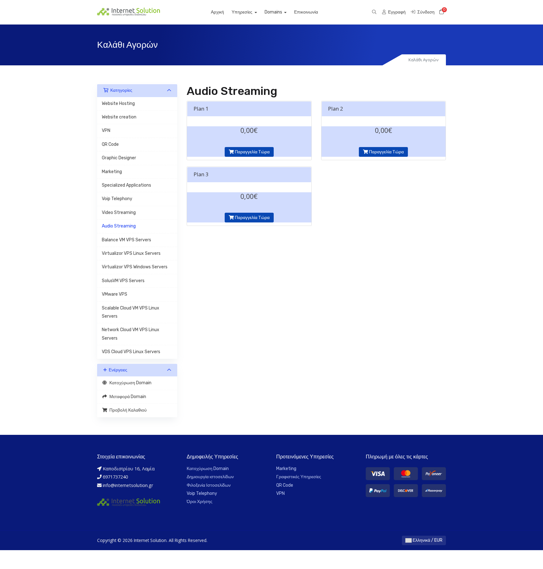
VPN (106, 130)
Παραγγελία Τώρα (252, 152)
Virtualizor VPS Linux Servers (131, 253)
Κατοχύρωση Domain (129, 383)
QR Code (110, 144)
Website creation (119, 117)
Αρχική (217, 12)
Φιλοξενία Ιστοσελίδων (209, 485)
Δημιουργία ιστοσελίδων (210, 476)
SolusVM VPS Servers (123, 280)
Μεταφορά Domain (126, 396)
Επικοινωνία (306, 12)
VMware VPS (114, 294)
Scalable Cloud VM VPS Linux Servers (130, 312)
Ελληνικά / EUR (427, 540)
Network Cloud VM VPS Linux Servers (130, 334)
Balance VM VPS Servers (126, 240)
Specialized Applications (126, 185)
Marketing (112, 171)
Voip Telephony (117, 198)
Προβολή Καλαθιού (127, 410)
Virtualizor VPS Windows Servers (134, 267)
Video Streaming (119, 212)
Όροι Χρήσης (199, 501)
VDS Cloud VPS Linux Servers (131, 351)
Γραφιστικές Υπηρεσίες (298, 476)
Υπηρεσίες (242, 12)
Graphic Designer (119, 158)
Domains (274, 12)
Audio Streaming (119, 226)
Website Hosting (118, 103)
